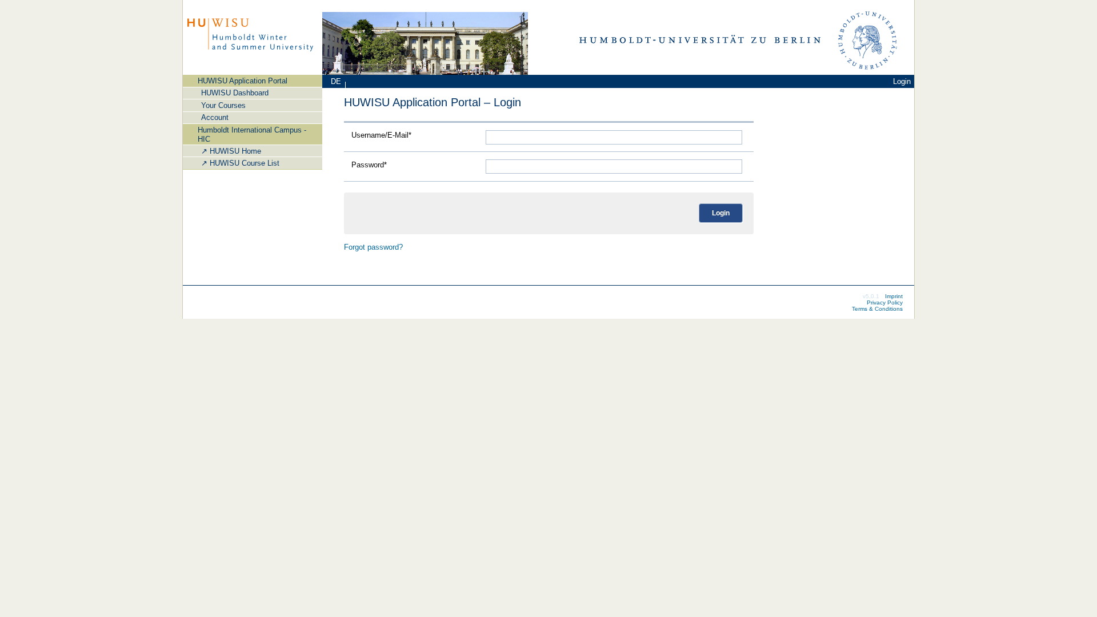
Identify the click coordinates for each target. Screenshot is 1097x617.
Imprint (894, 296)
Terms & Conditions (877, 309)
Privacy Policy (885, 302)
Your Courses (223, 105)
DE (336, 81)
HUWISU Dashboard (235, 93)
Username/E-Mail (381, 135)
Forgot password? (373, 247)
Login (902, 81)
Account (215, 117)
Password (369, 165)
